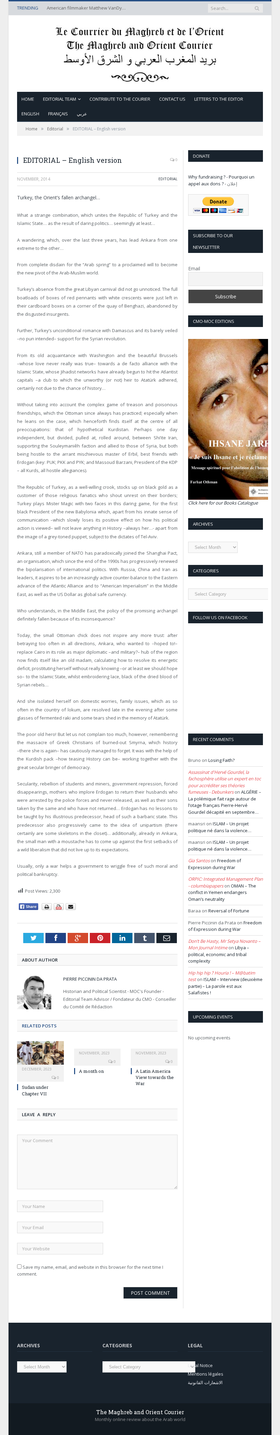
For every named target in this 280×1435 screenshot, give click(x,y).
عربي (82, 114)
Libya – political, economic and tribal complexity (218, 954)
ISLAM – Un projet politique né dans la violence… (219, 827)
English (30, 114)
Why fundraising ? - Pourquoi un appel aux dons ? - (221, 180)
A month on (91, 1071)
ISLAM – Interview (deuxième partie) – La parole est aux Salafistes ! (225, 986)
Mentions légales (205, 1374)
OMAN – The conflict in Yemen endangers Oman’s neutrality (222, 892)
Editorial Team (59, 99)
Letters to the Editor (218, 99)
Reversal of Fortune (228, 911)
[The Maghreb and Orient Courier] (140, 52)
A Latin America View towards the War (155, 1077)
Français (58, 114)
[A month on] (97, 1048)
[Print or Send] (60, 908)
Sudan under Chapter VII (35, 1090)
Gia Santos (199, 860)
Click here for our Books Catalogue (223, 503)
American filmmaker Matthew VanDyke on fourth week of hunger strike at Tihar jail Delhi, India (88, 8)
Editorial (168, 178)
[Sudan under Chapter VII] (40, 1056)
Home (28, 99)
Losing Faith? (221, 760)
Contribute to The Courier (119, 99)
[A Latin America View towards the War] (154, 1048)
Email (194, 268)
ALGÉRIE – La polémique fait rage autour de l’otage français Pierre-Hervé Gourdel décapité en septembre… (224, 802)
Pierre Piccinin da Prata (90, 979)
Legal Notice (200, 1365)
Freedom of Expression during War (214, 863)
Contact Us (172, 99)
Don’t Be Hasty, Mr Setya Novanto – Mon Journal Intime (224, 944)
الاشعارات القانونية (205, 1382)
